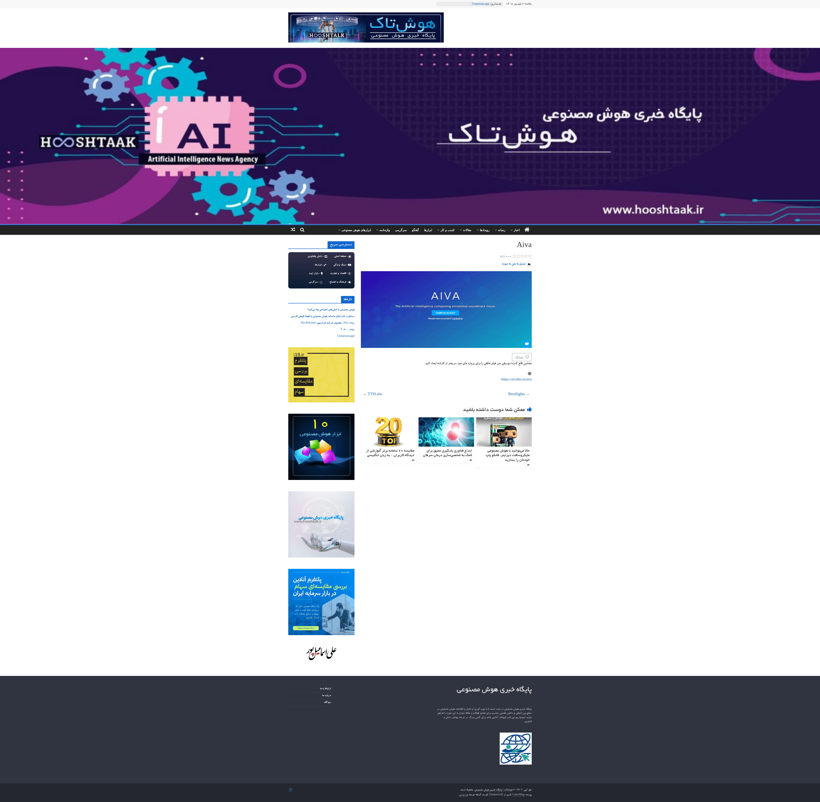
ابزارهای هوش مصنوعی (356, 230)
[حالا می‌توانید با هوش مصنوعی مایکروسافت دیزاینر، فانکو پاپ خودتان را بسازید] (504, 420)
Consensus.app (345, 336)
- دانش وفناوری (316, 256)
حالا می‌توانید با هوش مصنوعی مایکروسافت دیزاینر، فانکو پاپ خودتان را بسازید (508, 455)
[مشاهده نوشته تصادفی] (293, 230)
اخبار (517, 230)
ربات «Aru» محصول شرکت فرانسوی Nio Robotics (327, 323)
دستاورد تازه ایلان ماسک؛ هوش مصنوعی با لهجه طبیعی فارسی (322, 316)
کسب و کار (448, 230)
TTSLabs (372, 395)
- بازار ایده (314, 273)
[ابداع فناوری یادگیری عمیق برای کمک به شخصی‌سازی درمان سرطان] (446, 420)
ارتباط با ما (325, 688)
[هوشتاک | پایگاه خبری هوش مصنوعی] (410, 50)
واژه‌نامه (384, 230)
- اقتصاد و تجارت (339, 273)
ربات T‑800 (482, 4)
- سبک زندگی (340, 264)
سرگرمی (401, 230)
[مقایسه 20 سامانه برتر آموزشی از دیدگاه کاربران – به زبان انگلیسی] (388, 420)
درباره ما (326, 695)
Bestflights (519, 395)
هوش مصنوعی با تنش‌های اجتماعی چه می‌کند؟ (330, 309)
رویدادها (485, 230)
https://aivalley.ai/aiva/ (516, 380)
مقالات (467, 230)
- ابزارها (319, 264)
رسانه (501, 230)
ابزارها (428, 230)
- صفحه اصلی (341, 256)
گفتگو (415, 230)
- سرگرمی (314, 282)
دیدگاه (327, 702)
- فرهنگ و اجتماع (338, 282)
